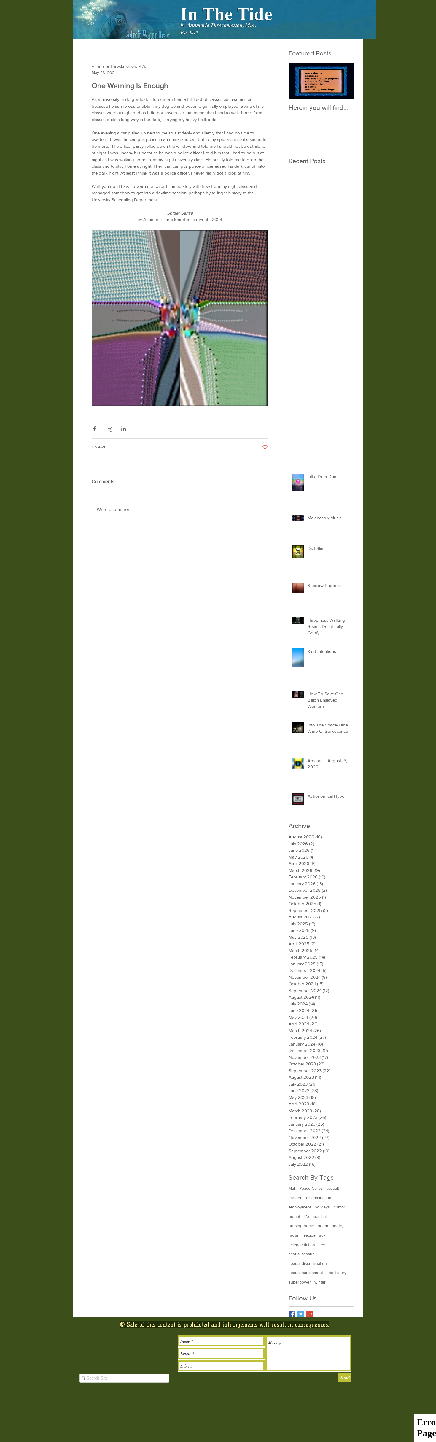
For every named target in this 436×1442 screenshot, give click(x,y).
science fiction (302, 1244)
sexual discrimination (308, 1263)
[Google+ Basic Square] (309, 1314)
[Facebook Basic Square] (292, 1314)
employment (300, 1207)
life (306, 1216)
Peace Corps (311, 1188)
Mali (292, 1188)
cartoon (296, 1197)
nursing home (301, 1225)
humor (339, 1207)
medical (320, 1216)
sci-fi (323, 1235)
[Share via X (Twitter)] (109, 429)
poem (323, 1225)
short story (336, 1272)
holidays (322, 1207)
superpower (300, 1282)
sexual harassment (306, 1272)
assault (332, 1188)
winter (320, 1282)
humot (294, 1216)
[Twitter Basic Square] (300, 1314)
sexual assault (301, 1253)
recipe (310, 1235)
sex (322, 1244)
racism (294, 1235)
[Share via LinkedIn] (123, 429)
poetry (337, 1225)
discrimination (318, 1197)
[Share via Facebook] (94, 429)
